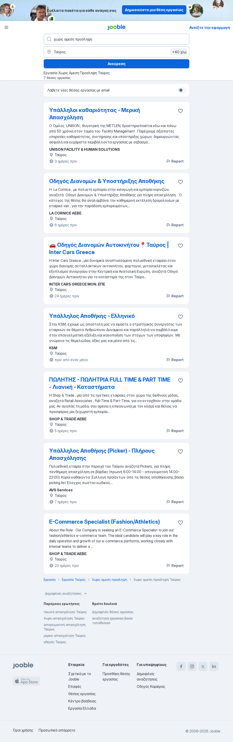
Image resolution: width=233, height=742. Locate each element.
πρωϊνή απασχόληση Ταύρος (65, 612)
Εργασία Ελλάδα (82, 708)
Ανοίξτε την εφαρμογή (209, 27)
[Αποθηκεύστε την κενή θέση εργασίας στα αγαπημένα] (180, 182)
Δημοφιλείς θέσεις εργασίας (113, 612)
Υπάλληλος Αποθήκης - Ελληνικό (92, 316)
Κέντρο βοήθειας (82, 701)
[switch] (182, 90)
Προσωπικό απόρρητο (57, 730)
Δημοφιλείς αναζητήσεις (63, 593)
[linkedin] (213, 666)
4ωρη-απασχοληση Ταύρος (64, 618)
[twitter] (203, 666)
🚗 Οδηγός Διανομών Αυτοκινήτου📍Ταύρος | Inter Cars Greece (109, 248)
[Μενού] (6, 27)
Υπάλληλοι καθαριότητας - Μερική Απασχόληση (94, 114)
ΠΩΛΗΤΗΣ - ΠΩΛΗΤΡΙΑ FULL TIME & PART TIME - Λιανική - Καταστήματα (109, 383)
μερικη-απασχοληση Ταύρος (65, 635)
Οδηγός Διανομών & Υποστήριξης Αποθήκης (107, 181)
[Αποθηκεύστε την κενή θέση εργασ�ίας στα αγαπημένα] (180, 111)
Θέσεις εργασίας (82, 693)
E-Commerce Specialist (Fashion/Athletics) (104, 521)
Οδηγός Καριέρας (151, 686)
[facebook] (181, 666)
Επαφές (74, 686)
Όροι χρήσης (23, 730)
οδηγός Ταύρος (55, 642)
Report (177, 161)
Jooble (214, 731)
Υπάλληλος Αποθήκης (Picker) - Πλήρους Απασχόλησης (102, 454)
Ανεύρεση (116, 63)
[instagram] (192, 666)
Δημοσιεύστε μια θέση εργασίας (154, 10)
